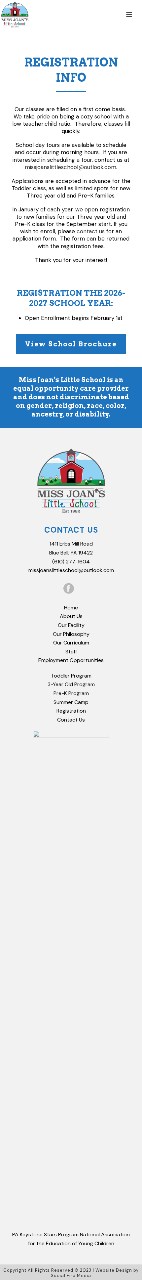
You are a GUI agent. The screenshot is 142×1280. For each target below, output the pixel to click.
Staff (71, 651)
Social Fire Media (71, 1275)
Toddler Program (71, 675)
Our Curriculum (71, 642)
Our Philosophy (71, 634)
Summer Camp (71, 702)
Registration (71, 710)
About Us (71, 616)
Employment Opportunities (71, 660)
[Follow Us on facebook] (68, 589)
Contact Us (71, 719)
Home (71, 607)
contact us (91, 231)
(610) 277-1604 (71, 561)
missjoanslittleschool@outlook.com (70, 167)
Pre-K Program (71, 693)
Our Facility (71, 625)
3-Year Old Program (71, 684)
